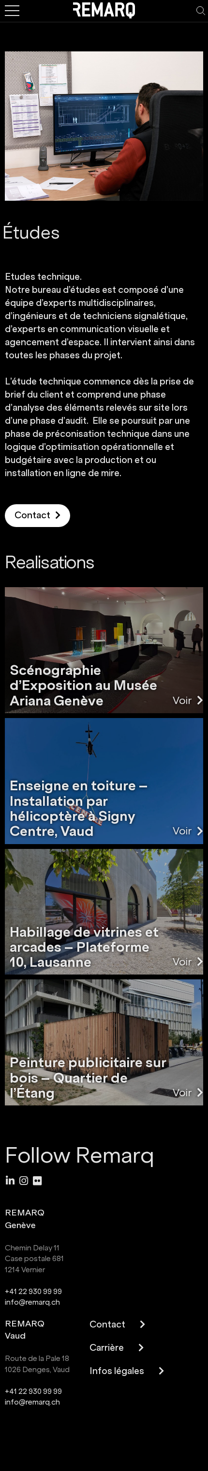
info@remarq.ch (32, 1302)
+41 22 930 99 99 (33, 1291)
